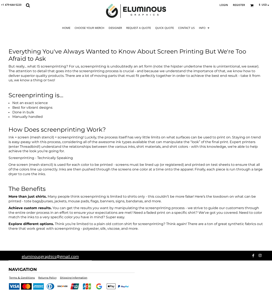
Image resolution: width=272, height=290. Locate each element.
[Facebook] (253, 256)
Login (224, 5)
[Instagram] (260, 256)
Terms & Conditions (22, 277)
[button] (28, 5)
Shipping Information (73, 277)
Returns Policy (47, 277)
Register (239, 5)
